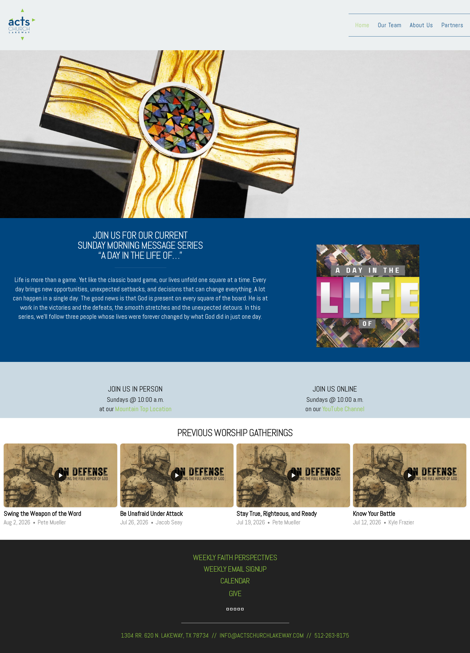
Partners (452, 25)
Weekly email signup (235, 569)
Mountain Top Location (143, 409)
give (235, 593)
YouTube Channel (343, 409)
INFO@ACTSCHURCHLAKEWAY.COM (262, 635)
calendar (235, 581)
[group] (60, 486)
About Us (421, 25)
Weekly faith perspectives (235, 557)
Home (362, 25)
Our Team (389, 25)
